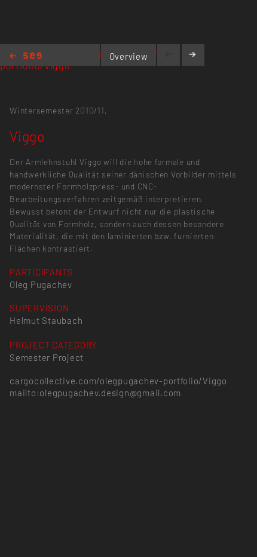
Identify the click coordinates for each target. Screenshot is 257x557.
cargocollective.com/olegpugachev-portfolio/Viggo (118, 380)
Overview (128, 56)
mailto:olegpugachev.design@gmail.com (95, 392)
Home (26, 56)
